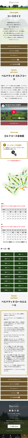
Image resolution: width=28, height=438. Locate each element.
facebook (10, 410)
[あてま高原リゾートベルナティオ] (14, 406)
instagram (15, 410)
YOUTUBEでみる (14, 123)
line (18, 410)
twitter (12, 410)
